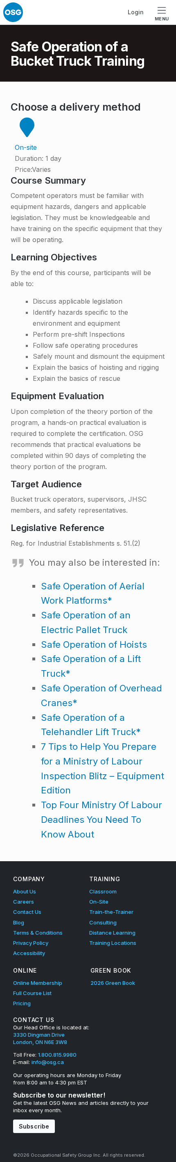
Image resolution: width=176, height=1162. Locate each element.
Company (29, 878)
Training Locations (112, 943)
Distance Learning (112, 932)
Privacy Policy (30, 943)
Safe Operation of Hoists (94, 644)
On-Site (98, 901)
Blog (18, 922)
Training (104, 878)
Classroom (103, 891)
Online (25, 970)
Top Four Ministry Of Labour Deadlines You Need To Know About (101, 820)
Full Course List (32, 993)
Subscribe (34, 1126)
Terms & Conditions (38, 932)
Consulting (103, 922)
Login (135, 12)
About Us (24, 891)
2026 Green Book (112, 983)
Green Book (110, 970)
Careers (23, 901)
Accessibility (29, 953)
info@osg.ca (48, 1062)
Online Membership (37, 983)
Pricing (22, 1003)
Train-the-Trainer (111, 912)
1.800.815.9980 (57, 1054)
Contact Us (27, 912)
